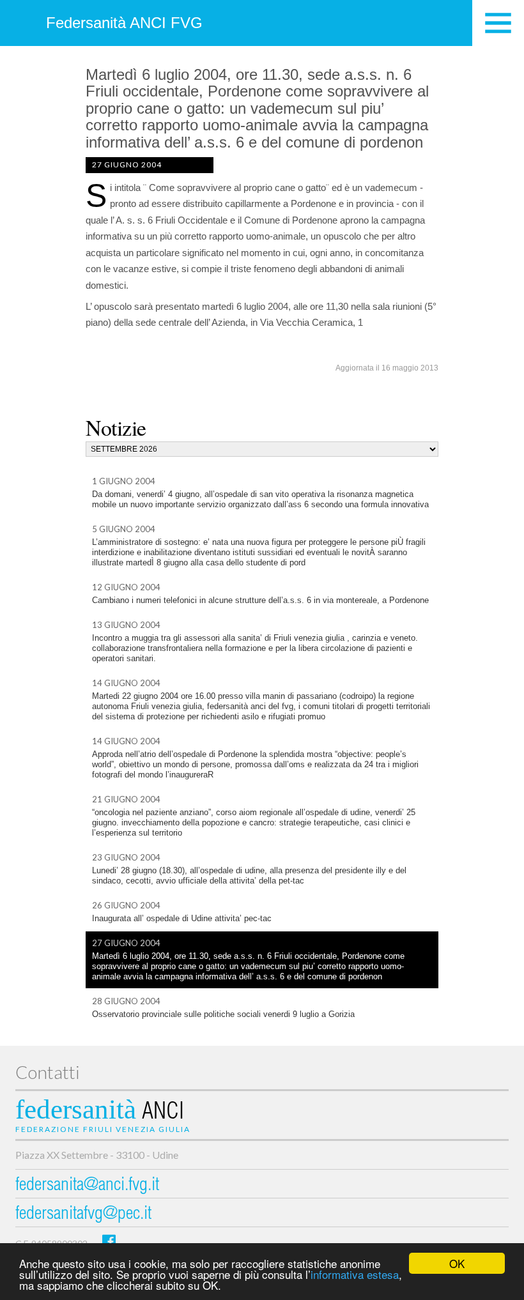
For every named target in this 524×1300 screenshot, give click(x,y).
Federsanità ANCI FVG (124, 22)
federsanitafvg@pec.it (83, 1214)
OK (457, 1263)
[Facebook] (109, 1241)
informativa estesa (355, 1274)
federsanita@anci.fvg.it (87, 1186)
